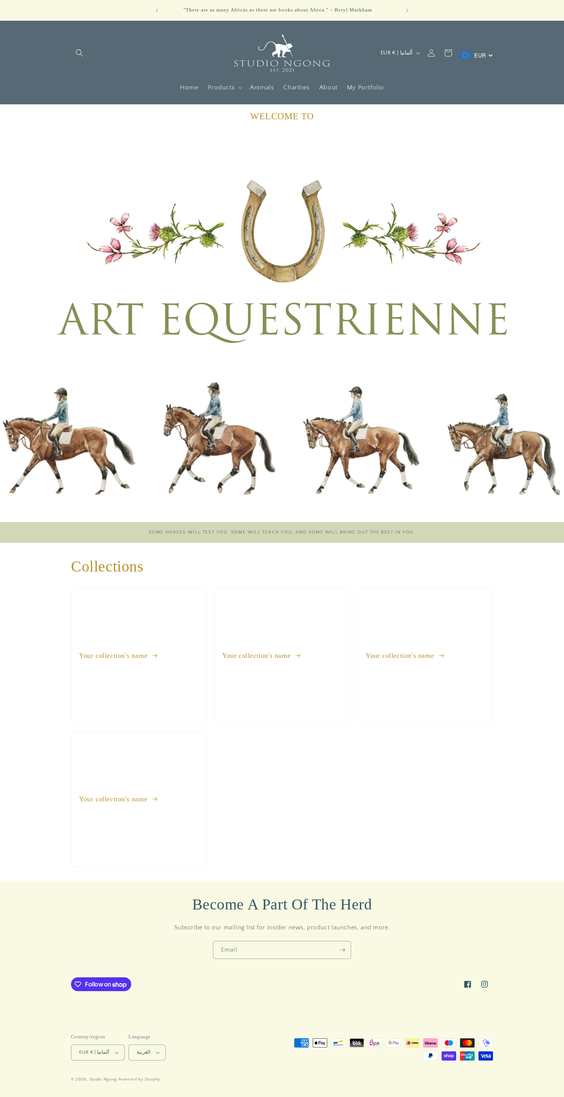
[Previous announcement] (156, 10)
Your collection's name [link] (114, 655)
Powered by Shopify (139, 1079)
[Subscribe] (342, 950)
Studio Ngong (103, 1079)
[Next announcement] (407, 10)
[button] (79, 52)
